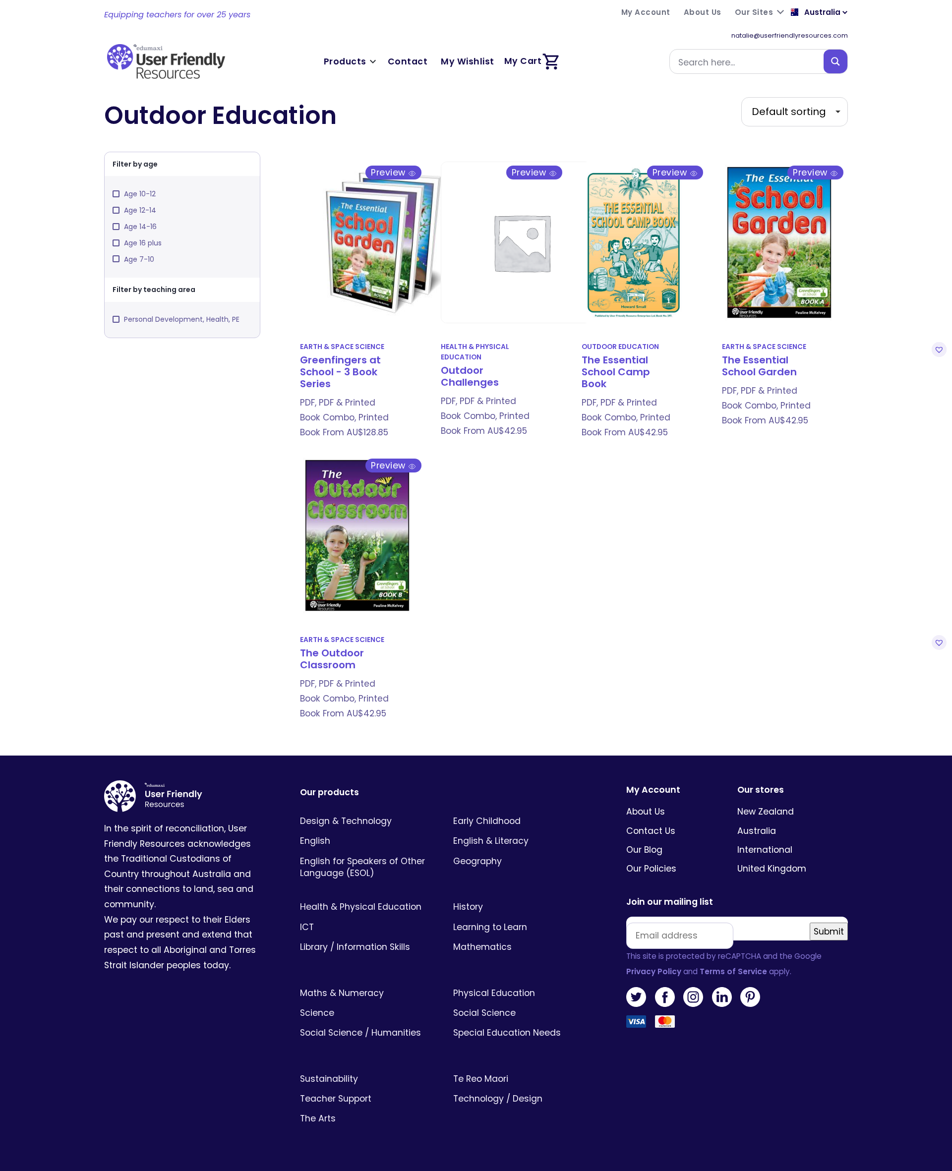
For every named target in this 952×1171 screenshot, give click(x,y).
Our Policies (651, 869)
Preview (389, 172)
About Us (645, 812)
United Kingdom (771, 869)
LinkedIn (722, 997)
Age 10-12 (140, 194)
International (764, 850)
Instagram (693, 997)
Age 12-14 (140, 210)
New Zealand (765, 812)
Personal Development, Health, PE (181, 319)
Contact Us (650, 831)
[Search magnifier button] (835, 61)
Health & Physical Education (475, 352)
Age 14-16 (140, 227)
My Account (653, 790)
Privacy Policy (653, 971)
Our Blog (644, 850)
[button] (938, 349)
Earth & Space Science (342, 346)
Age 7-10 (139, 259)
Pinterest (750, 997)
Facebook (665, 997)
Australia (756, 831)
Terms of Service (733, 971)
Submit (829, 931)
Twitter (636, 997)
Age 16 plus (143, 243)
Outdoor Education (620, 346)
